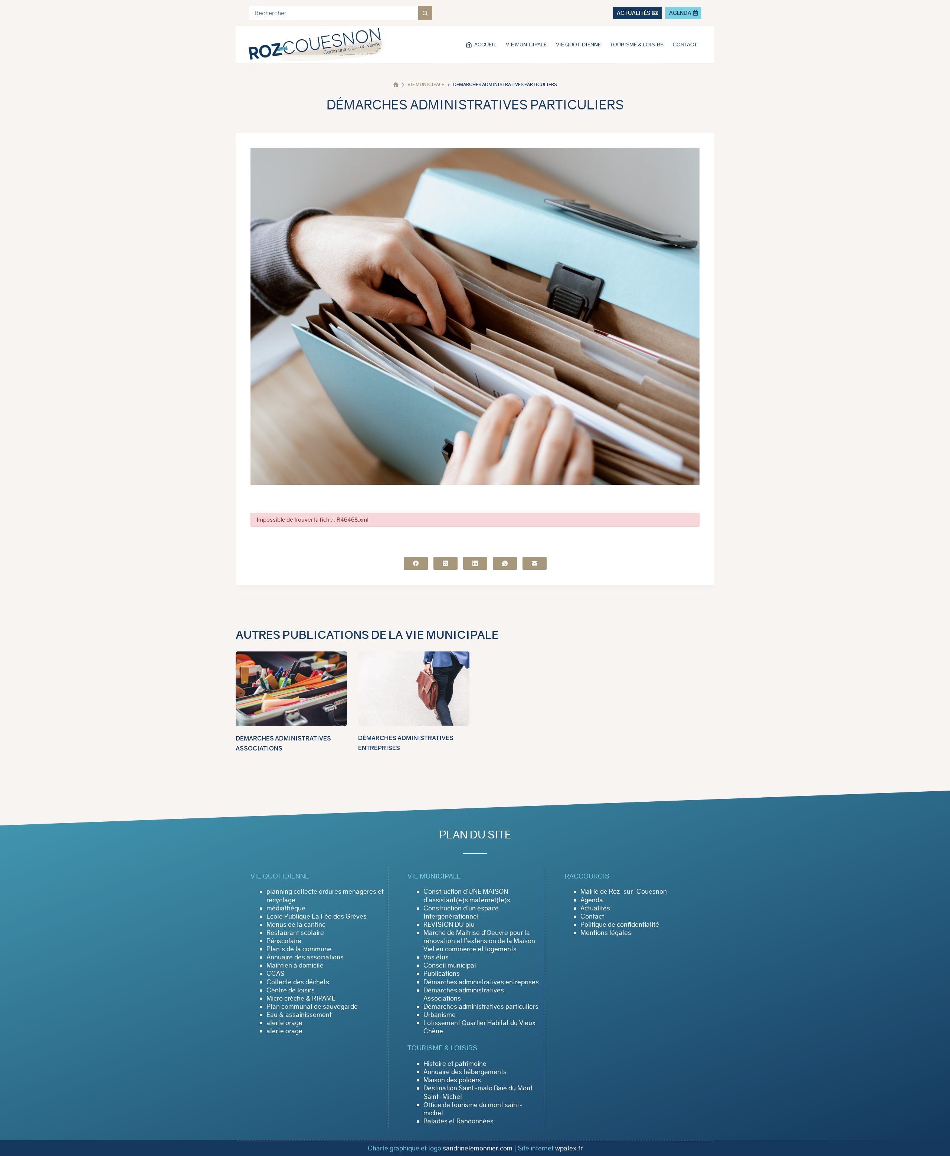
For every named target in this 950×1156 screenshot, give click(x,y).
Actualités (595, 908)
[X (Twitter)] (445, 563)
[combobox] (333, 13)
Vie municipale (526, 44)
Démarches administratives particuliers (480, 1006)
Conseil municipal (449, 965)
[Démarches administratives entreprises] (413, 688)
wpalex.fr (569, 1148)
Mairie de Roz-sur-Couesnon (623, 891)
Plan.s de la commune (299, 949)
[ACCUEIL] (396, 85)
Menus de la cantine (296, 924)
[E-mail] (534, 563)
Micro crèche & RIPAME (300, 998)
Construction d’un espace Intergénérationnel (461, 912)
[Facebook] (416, 563)
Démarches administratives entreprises (481, 982)
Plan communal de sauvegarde (312, 1006)
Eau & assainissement (299, 1015)
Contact (685, 44)
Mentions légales (605, 933)
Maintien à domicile (295, 965)
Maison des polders (452, 1080)
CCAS (275, 973)
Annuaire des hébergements (465, 1072)
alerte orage (284, 1023)
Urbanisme (439, 1015)
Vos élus (436, 957)
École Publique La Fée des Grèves (316, 916)
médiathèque (285, 908)
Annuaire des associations (305, 957)
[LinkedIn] (475, 563)
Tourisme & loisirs (637, 44)
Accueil (485, 44)
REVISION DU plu (449, 924)
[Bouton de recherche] (425, 13)
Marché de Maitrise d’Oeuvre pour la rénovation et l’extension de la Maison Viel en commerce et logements (479, 941)
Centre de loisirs (290, 990)
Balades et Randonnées (458, 1121)
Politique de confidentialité (619, 924)
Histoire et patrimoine (455, 1064)
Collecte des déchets (297, 982)
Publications (441, 973)
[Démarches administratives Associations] (291, 688)
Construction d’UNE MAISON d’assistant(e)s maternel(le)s (466, 895)
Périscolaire (283, 941)
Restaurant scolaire (295, 933)
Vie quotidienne (578, 44)
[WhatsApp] (505, 563)
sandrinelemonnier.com (477, 1148)
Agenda (591, 900)
